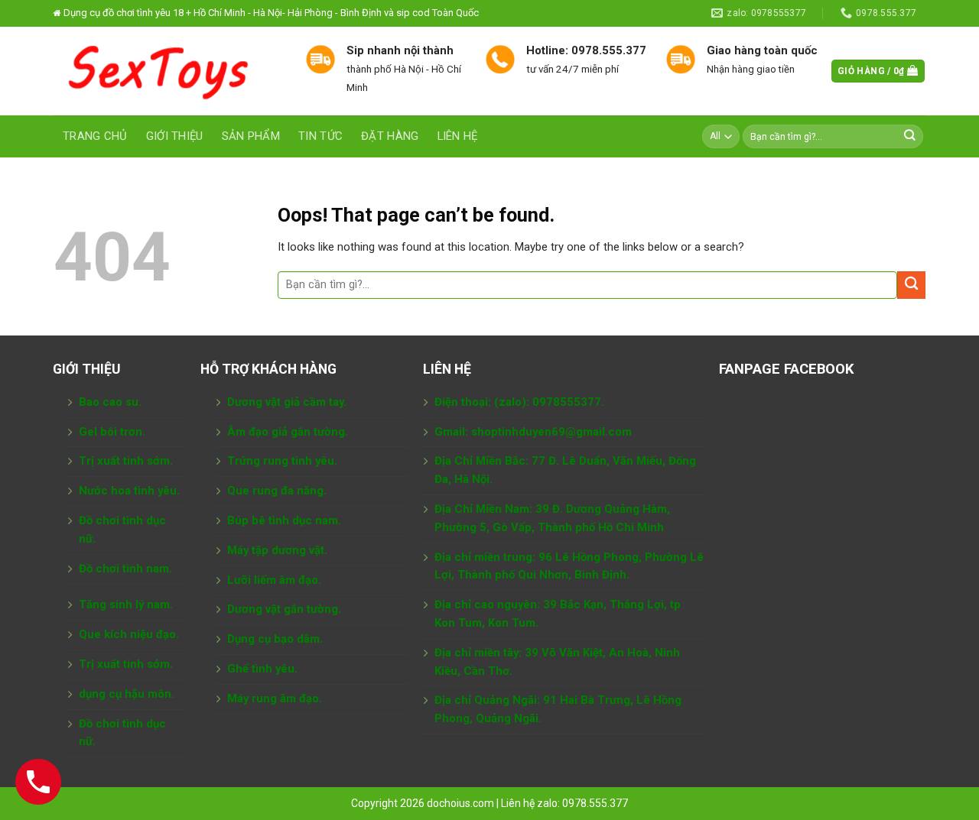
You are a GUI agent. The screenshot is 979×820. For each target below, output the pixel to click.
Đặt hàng (389, 136)
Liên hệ (457, 136)
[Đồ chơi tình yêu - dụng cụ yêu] (168, 71)
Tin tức (320, 136)
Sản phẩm (251, 136)
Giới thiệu (174, 136)
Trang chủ (95, 136)
